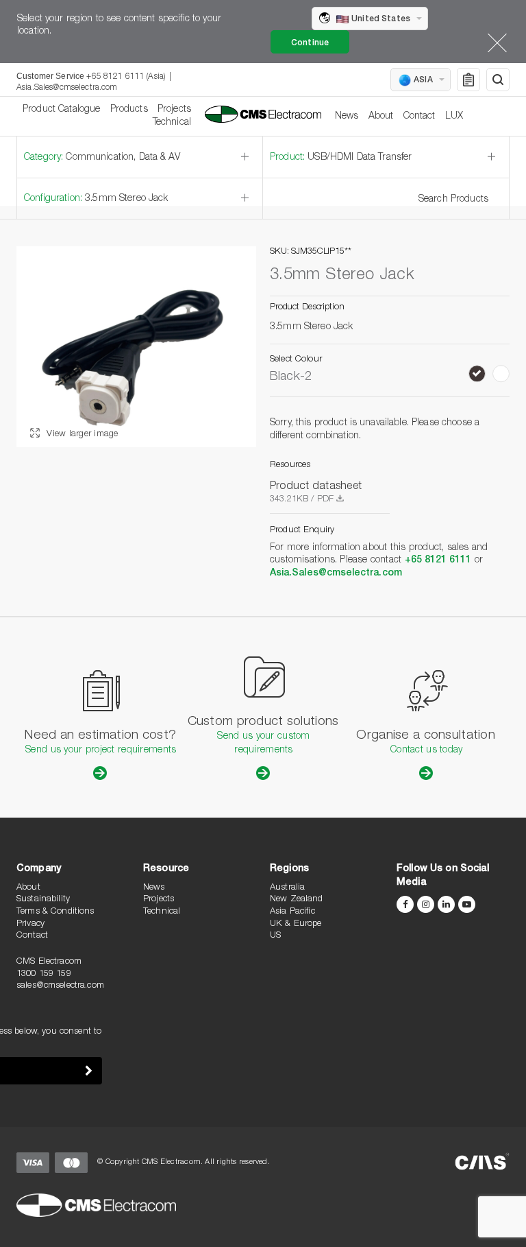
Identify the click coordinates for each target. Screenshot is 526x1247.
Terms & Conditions (55, 911)
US (275, 935)
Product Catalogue (61, 110)
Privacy (30, 924)
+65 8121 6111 (438, 560)
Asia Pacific (292, 911)
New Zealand (296, 899)
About (381, 116)
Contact (419, 116)
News (347, 116)
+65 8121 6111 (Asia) (125, 77)
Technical (172, 123)
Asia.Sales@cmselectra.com (67, 88)
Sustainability (43, 899)
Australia (287, 887)
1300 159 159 (43, 974)
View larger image (81, 434)
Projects (174, 110)
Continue (310, 43)
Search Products (453, 199)
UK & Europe (296, 924)
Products (129, 110)
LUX (454, 116)
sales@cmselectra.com (60, 986)
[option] (136, 346)
